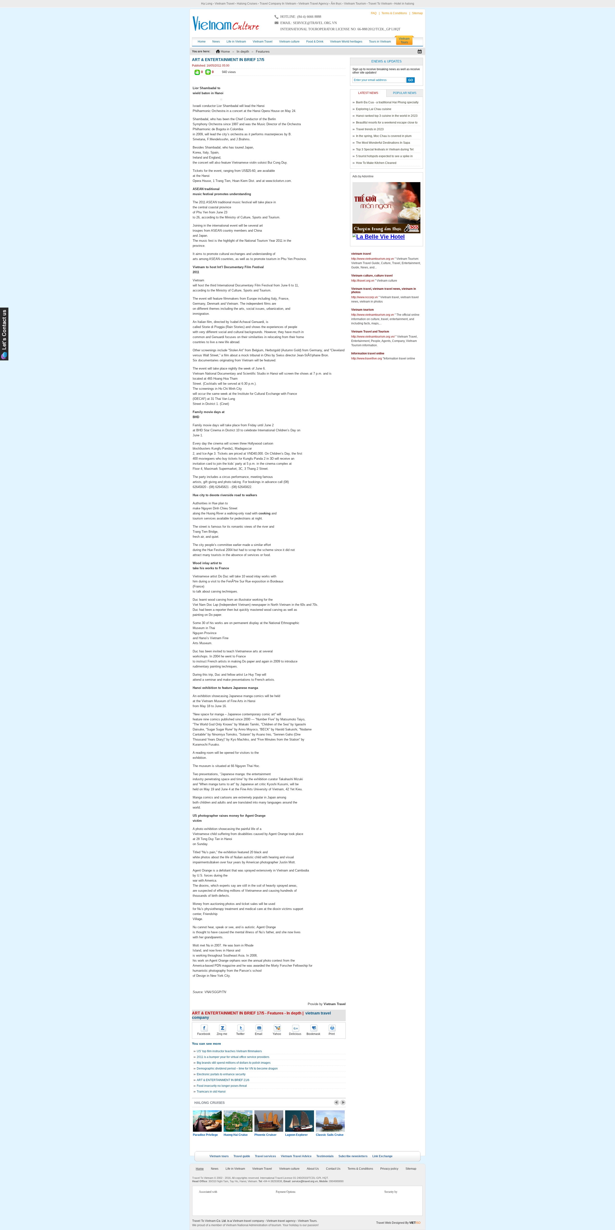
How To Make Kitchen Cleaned (376, 163)
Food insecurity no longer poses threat (222, 1086)
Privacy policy (389, 1168)
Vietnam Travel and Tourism (370, 331)
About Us (313, 1168)
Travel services (265, 1156)
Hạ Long (206, 3)
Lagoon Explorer (296, 1135)
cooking (264, 513)
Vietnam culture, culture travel (372, 275)
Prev (336, 1102)
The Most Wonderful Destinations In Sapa (383, 142)
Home (225, 51)
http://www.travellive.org (366, 358)
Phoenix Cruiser (265, 1135)
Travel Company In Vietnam (278, 3)
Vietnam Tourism (355, 3)
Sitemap (417, 13)
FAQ (373, 13)
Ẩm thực (336, 3)
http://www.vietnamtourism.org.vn (372, 258)
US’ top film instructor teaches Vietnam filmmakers (229, 1051)
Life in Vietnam (235, 1168)
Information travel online (367, 353)
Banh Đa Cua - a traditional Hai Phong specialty (387, 102)
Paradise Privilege (205, 1135)
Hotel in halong (404, 3)
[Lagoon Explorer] (299, 1121)
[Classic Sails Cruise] (330, 1121)
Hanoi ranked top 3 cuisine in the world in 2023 (387, 115)
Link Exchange (382, 1156)
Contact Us (333, 1168)
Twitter (240, 1034)
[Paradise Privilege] (207, 1121)
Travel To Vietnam (380, 3)
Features (263, 51)
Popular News (404, 93)
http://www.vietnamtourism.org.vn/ (373, 336)
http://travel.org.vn (362, 280)
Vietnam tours (219, 1156)
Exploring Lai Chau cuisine (373, 109)
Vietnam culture (289, 1168)
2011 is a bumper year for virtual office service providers (233, 1057)
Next (343, 1102)
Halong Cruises (247, 3)
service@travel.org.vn (305, 1181)
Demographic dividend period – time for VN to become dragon (237, 1068)
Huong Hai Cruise (236, 1135)
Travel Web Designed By (398, 1222)
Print (332, 1034)
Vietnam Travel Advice (296, 1156)
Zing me (222, 1034)
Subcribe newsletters (353, 1156)
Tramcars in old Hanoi (211, 1091)
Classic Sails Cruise (330, 1135)
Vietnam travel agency (280, 1221)
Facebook (203, 1034)
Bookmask (313, 1034)
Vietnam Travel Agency (313, 3)
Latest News (368, 93)
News (214, 1168)
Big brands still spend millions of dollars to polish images (234, 1062)
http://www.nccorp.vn (364, 297)
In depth (243, 51)
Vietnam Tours (307, 1221)
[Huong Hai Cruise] (238, 1121)
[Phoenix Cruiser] (268, 1121)
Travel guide (242, 1156)
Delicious (295, 1034)
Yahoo (277, 1034)
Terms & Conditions (394, 13)
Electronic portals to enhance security (221, 1074)
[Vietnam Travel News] (226, 23)
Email (258, 1034)
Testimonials (325, 1156)
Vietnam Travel (224, 3)
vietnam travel (361, 253)
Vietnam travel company (248, 1221)
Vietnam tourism (362, 309)
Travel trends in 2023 (370, 129)
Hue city (199, 495)
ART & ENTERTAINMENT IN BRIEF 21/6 (223, 1080)
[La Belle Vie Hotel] (387, 236)
